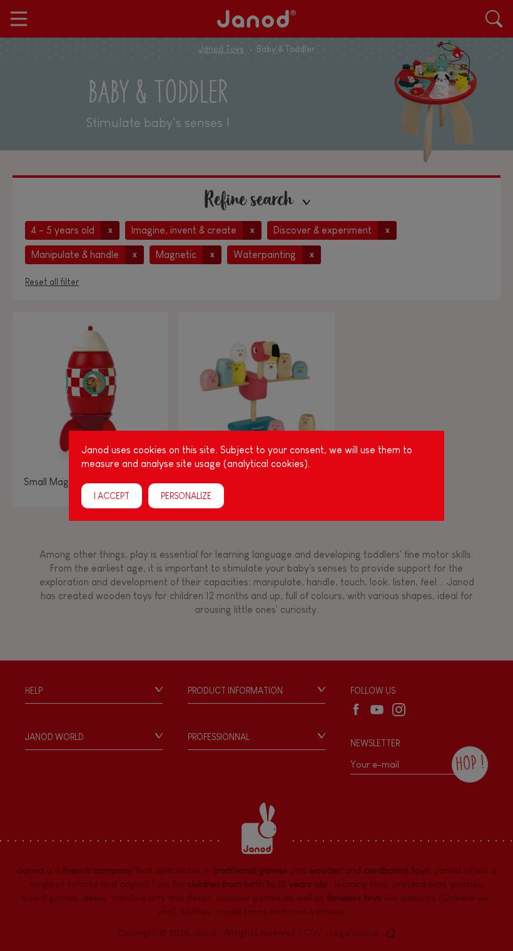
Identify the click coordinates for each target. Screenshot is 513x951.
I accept (112, 495)
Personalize (186, 495)
